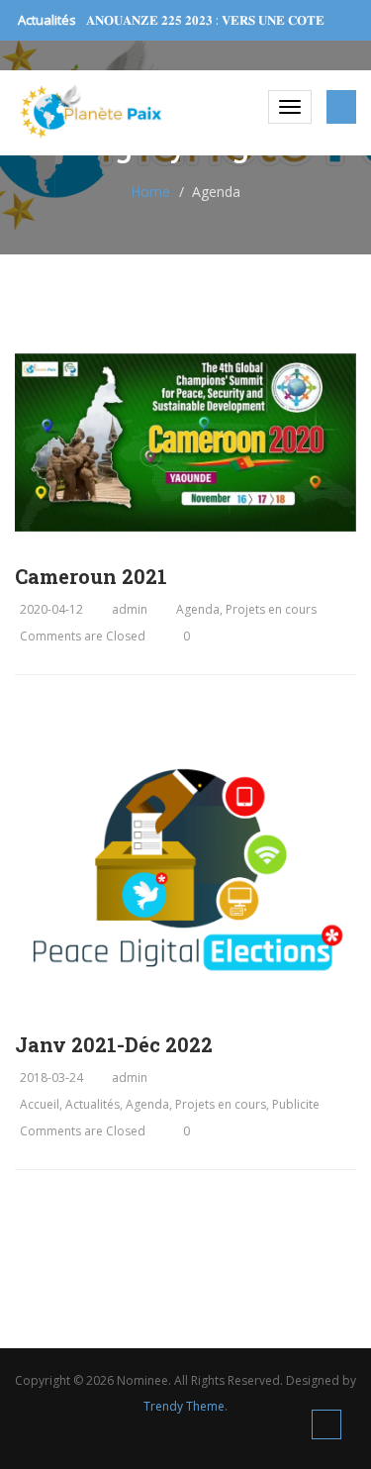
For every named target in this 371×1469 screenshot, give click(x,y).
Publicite (296, 1104)
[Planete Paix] (91, 111)
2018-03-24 (51, 1077)
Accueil (39, 1104)
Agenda (198, 609)
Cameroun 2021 (91, 576)
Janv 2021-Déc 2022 (114, 1044)
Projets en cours (271, 609)
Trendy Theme (184, 1406)
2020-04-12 (51, 609)
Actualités (92, 1104)
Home (150, 191)
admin (129, 609)
